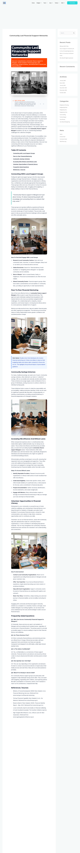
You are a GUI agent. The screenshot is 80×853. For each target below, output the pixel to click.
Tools (45, 3)
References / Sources (19, 169)
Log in (61, 134)
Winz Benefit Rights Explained (66, 58)
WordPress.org (63, 141)
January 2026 (63, 80)
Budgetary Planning (64, 105)
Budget (38, 3)
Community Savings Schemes (21, 159)
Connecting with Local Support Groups (24, 153)
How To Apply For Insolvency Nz (67, 48)
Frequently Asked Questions (21, 167)
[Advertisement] (40, 15)
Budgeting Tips (63, 109)
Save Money (62, 119)
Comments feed (63, 139)
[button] (72, 2)
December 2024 (63, 87)
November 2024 (63, 90)
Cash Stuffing (63, 114)
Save (50, 3)
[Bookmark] (43, 104)
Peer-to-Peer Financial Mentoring (22, 156)
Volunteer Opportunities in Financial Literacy (25, 164)
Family (56, 3)
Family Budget (63, 117)
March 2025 (62, 83)
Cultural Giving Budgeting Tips (67, 51)
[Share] (40, 104)
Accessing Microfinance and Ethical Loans (25, 161)
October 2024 (63, 92)
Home (33, 3)
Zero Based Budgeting (65, 122)
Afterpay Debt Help (64, 46)
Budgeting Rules (63, 107)
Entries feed (62, 136)
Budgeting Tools (63, 112)
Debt (62, 3)
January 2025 (63, 85)
